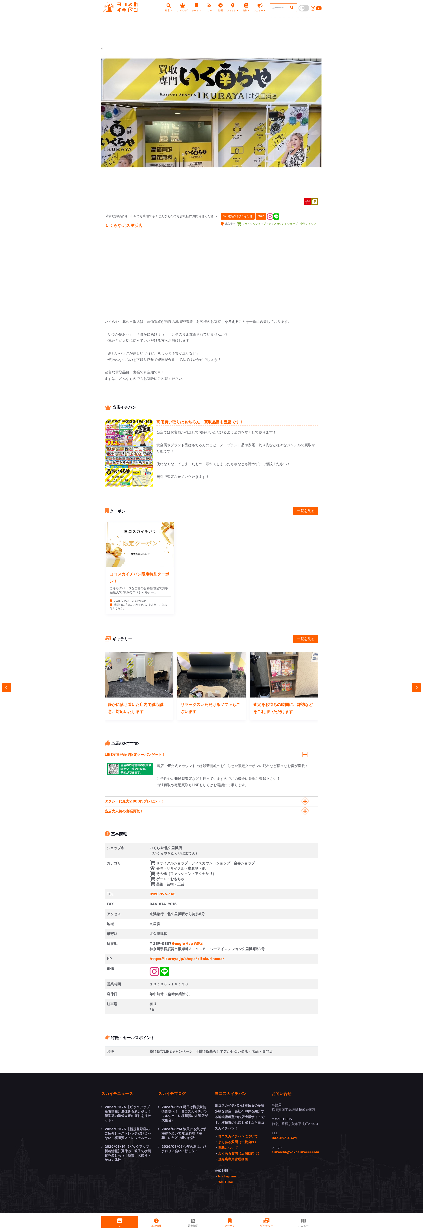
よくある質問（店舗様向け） (239, 1153)
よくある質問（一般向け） (238, 1142)
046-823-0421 (284, 1138)
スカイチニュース (117, 1093)
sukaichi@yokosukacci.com (295, 1152)
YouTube (225, 1182)
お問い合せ (281, 1093)
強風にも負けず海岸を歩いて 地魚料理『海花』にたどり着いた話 (183, 1133)
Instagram (227, 1176)
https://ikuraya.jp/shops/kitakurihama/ (187, 959)
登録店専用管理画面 (233, 1159)
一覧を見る (306, 511)
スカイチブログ (172, 1093)
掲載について (228, 1148)
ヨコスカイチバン (231, 1093)
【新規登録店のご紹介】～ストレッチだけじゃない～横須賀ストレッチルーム (128, 1133)
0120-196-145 (162, 894)
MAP (261, 216)
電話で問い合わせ (239, 216)
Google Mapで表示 (187, 944)
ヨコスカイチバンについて (238, 1136)
